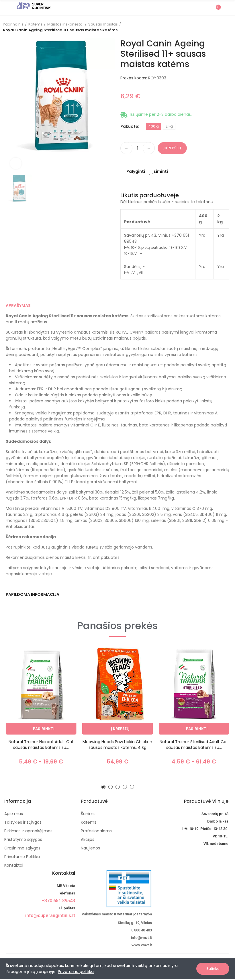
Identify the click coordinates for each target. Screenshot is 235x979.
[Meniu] (8, 7)
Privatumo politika (76, 971)
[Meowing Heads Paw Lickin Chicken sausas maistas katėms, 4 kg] (117, 691)
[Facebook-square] (61, 925)
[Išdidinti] (15, 163)
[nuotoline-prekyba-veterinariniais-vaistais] (116, 889)
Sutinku (213, 968)
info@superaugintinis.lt (50, 915)
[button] (103, 787)
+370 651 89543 (58, 900)
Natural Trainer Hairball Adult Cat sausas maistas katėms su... (41, 744)
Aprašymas (18, 305)
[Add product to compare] (62, 657)
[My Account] (226, 7)
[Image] (34, 5)
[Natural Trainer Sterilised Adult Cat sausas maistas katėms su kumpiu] (193, 691)
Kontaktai (63, 873)
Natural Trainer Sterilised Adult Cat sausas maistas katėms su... (194, 744)
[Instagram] (71, 925)
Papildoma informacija (32, 594)
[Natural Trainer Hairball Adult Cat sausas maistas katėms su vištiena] (41, 691)
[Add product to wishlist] (62, 668)
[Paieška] (206, 7)
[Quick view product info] (62, 679)
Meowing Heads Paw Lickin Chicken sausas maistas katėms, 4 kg (117, 744)
